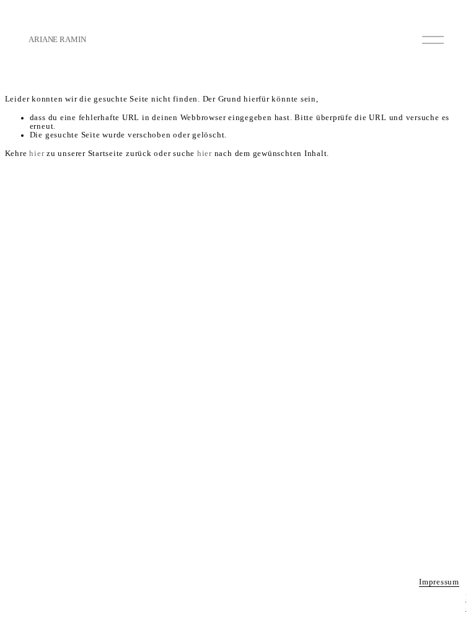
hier (36, 153)
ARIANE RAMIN (57, 39)
